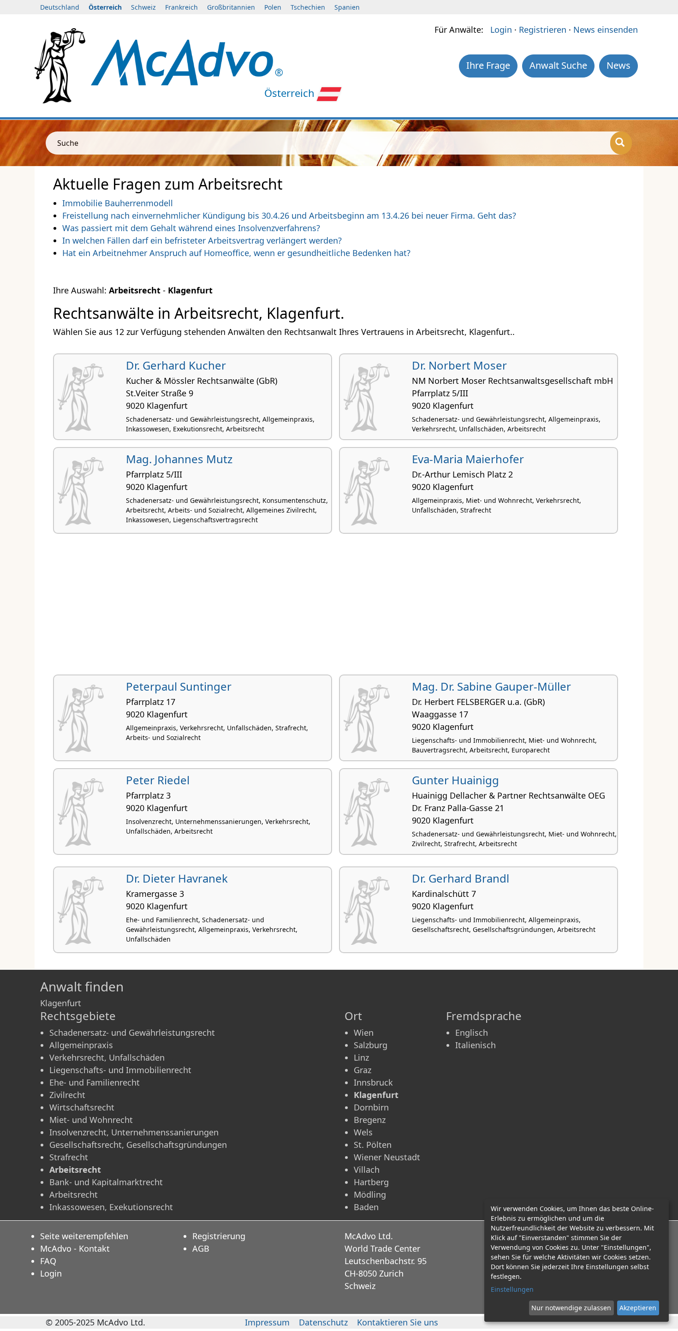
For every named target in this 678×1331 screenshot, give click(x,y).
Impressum (267, 1322)
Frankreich (181, 7)
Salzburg (370, 1044)
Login (501, 29)
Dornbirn (371, 1107)
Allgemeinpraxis (81, 1044)
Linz (361, 1057)
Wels (363, 1132)
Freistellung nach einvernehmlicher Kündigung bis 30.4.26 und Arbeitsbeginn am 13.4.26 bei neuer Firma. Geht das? (289, 215)
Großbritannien (231, 7)
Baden (366, 1206)
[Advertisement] (330, 607)
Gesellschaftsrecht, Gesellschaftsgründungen (138, 1144)
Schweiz (143, 7)
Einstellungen (512, 1289)
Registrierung (218, 1235)
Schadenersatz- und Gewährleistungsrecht (132, 1032)
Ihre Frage (488, 65)
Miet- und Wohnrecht (91, 1119)
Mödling (370, 1194)
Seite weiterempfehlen (84, 1235)
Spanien (347, 7)
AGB (200, 1248)
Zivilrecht (67, 1094)
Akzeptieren (637, 1307)
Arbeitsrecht (73, 1194)
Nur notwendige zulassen (571, 1307)
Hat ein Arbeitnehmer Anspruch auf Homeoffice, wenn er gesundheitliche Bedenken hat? (236, 252)
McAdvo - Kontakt (75, 1248)
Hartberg (371, 1182)
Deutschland (59, 7)
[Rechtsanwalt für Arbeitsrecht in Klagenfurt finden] (187, 61)
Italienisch (475, 1044)
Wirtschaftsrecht (81, 1107)
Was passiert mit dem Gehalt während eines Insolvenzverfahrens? (191, 227)
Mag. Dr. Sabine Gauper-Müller (491, 686)
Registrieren (542, 29)
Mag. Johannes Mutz (179, 458)
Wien (364, 1032)
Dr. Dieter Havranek (177, 878)
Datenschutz (323, 1322)
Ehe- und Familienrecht (94, 1082)
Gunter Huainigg (455, 780)
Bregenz (370, 1119)
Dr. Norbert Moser (459, 365)
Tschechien (308, 7)
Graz (362, 1069)
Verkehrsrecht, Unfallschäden (107, 1057)
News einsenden (605, 29)
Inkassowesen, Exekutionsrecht (111, 1206)
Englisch (471, 1032)
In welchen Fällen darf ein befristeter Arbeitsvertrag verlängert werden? (202, 240)
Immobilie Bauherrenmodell (117, 203)
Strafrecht (68, 1157)
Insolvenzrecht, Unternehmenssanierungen (134, 1132)
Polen (272, 7)
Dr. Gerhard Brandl (460, 878)
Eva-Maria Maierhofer (468, 458)
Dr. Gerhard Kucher (176, 365)
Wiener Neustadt (387, 1157)
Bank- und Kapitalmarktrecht (106, 1182)
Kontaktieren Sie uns (397, 1322)
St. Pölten (373, 1144)
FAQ (48, 1260)
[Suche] (621, 143)
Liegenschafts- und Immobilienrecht (120, 1069)
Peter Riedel (158, 780)
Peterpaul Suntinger (179, 686)
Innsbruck (373, 1082)
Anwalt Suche (558, 65)
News (618, 65)
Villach (367, 1169)
